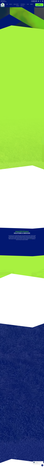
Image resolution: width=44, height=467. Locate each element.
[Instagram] (40, 1)
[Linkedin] (42, 1)
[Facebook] (38, 1)
